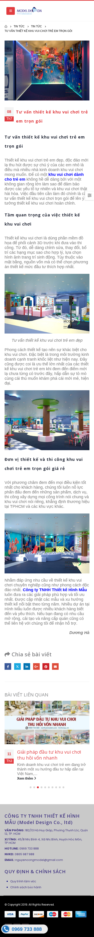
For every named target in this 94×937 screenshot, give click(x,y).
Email (55, 666)
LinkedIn (27, 666)
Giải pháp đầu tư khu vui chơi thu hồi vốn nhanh (49, 755)
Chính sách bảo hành (25, 887)
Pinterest (45, 666)
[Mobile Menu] (10, 11)
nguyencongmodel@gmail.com (39, 860)
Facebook (8, 666)
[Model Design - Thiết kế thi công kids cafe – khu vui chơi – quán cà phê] (29, 11)
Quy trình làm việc (23, 881)
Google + (36, 666)
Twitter (17, 666)
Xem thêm (25, 778)
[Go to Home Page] (6, 26)
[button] (30, 787)
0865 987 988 (24, 854)
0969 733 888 (29, 848)
